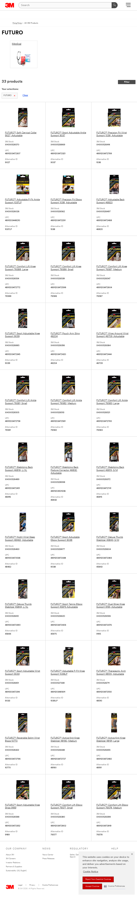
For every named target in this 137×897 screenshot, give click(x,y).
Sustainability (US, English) (16, 871)
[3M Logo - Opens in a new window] (9, 5)
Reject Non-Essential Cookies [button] (98, 879)
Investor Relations (13, 863)
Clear (25, 95)
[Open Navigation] (128, 6)
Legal (20, 885)
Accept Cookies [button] (92, 886)
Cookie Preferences (50, 885)
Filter (126, 82)
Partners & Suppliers (14, 867)
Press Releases (48, 859)
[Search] (115, 5)
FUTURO (8, 96)
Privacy (32, 885)
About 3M (10, 855)
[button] (114, 886)
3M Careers (11, 859)
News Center (47, 855)
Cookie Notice (90, 872)
